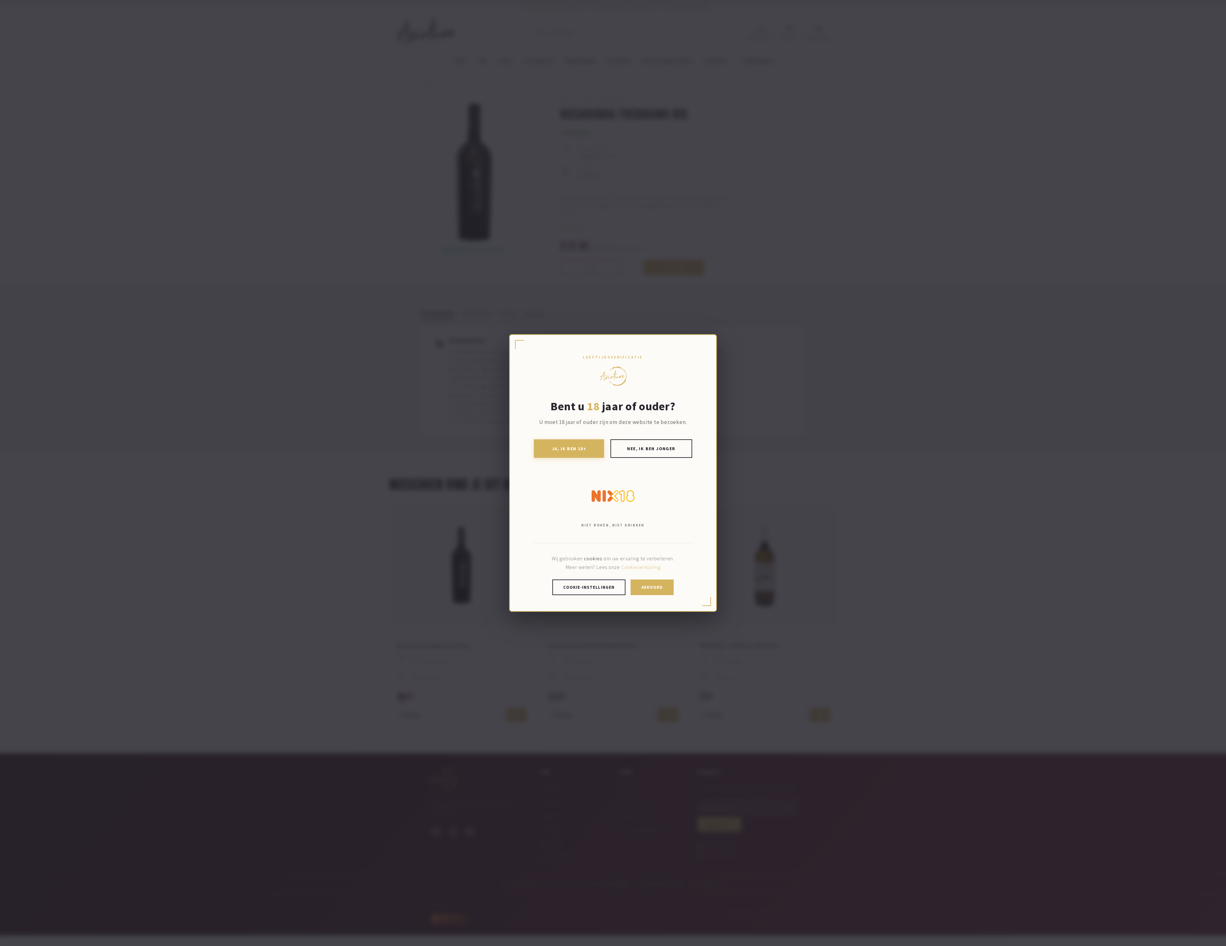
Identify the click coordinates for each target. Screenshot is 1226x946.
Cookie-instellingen (589, 587)
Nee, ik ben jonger (651, 448)
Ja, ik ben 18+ (569, 448)
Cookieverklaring (640, 567)
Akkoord (652, 587)
